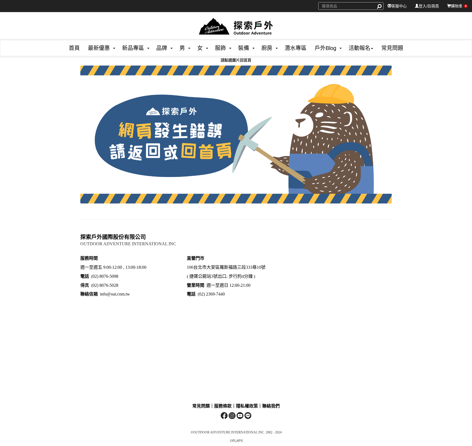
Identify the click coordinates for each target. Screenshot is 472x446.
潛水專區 (295, 48)
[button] (97, 48)
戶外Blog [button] (325, 48)
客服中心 (399, 6)
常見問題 (392, 48)
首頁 (74, 48)
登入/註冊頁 (429, 6)
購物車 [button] (459, 6)
